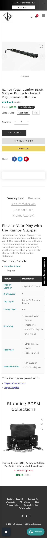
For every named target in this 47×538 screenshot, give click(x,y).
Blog (37, 502)
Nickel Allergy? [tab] (23, 215)
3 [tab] (26, 76)
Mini (36, 112)
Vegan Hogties (11, 387)
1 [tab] (21, 76)
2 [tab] (23, 76)
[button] (8, 102)
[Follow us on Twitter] (20, 159)
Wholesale (10, 502)
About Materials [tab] (23, 204)
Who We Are (25, 502)
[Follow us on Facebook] (14, 159)
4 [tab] (28, 76)
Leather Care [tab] (23, 210)
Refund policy (25, 508)
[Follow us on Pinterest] (26, 159)
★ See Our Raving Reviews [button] (44, 271)
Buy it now (23, 149)
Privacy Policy (13, 505)
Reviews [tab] (34, 198)
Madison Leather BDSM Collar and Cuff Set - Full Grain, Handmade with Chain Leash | (23, 464)
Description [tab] (15, 198)
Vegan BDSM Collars (15, 383)
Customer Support (15, 499)
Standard (23, 112)
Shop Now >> (23, 7)
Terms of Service (31, 505)
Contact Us (33, 499)
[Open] (6, 532)
